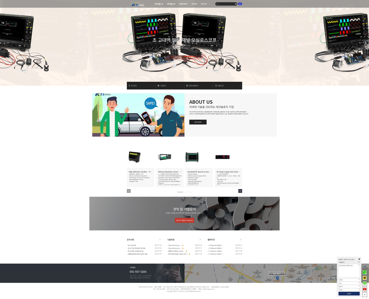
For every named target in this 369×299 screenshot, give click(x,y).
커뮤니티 (194, 4)
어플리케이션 (183, 4)
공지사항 (130, 239)
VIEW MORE (198, 122)
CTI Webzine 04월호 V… (216, 245)
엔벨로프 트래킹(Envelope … (176, 251)
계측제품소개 (171, 4)
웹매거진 (211, 239)
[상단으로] (364, 294)
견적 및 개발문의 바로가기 (184, 220)
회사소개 (204, 4)
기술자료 (170, 239)
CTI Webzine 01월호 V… (216, 248)
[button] (8, 42)
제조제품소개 (158, 4)
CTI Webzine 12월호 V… (216, 251)
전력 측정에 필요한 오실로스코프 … (178, 254)
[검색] (235, 4)
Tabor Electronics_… (174, 245)
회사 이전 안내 (132, 245)
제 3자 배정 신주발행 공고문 (135, 251)
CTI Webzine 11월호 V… (216, 254)
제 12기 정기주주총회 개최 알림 (136, 248)
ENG (240, 4)
